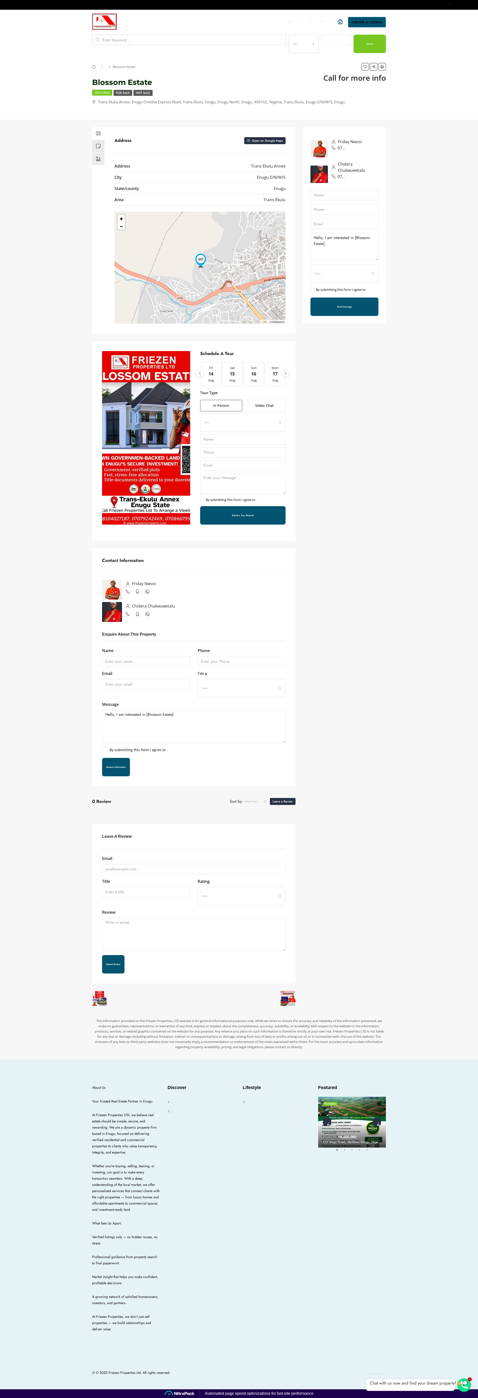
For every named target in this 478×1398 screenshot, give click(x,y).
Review (109, 912)
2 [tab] (347, 1151)
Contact (311, 21)
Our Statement (320, 21)
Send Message (344, 306)
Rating (204, 881)
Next (379, 1124)
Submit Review (113, 964)
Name (108, 650)
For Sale (105, 66)
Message (110, 704)
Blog (279, 21)
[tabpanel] (352, 1122)
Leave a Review (283, 801)
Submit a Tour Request (243, 515)
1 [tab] (339, 1151)
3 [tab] (354, 1151)
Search (301, 21)
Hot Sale (143, 93)
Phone (204, 650)
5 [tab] (369, 1151)
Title (106, 881)
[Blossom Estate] (200, 260)
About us (330, 21)
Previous (329, 1124)
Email (107, 673)
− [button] (121, 226)
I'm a (202, 673)
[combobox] (304, 44)
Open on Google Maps (267, 140)
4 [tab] (361, 1151)
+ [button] (121, 218)
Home (271, 21)
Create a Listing (367, 22)
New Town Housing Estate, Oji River (291, 21)
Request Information (116, 767)
